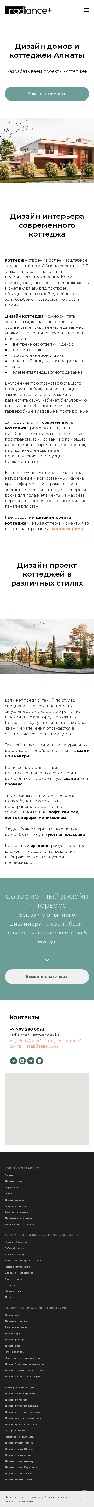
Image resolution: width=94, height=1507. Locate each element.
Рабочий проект (15, 1248)
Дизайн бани (13, 1345)
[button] (47, 94)
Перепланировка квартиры (22, 1358)
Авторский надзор (16, 1254)
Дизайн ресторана (16, 1339)
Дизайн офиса (14, 1333)
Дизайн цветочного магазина (23, 1418)
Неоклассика (13, 1291)
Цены (8, 1193)
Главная (10, 1175)
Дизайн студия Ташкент (20, 1473)
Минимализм (13, 1279)
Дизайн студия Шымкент (20, 1449)
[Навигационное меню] (86, 10)
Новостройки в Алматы (19, 1436)
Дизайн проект (14, 1199)
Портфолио (12, 1187)
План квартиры (15, 1351)
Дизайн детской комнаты (21, 1424)
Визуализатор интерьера (21, 1224)
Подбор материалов (17, 1266)
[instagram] (22, 1060)
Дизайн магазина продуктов (23, 1412)
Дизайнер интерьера (18, 1218)
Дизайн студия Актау (18, 1455)
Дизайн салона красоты (20, 1393)
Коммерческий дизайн (19, 1387)
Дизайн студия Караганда (21, 1467)
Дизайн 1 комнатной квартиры (24, 1364)
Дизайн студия (14, 1181)
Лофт (8, 1297)
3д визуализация (15, 1205)
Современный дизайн (19, 1272)
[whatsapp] (39, 1060)
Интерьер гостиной (17, 1430)
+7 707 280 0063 (27, 1029)
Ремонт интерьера (17, 1212)
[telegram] (30, 1060)
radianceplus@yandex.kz (34, 1035)
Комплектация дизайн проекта (24, 1260)
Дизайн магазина (16, 1399)
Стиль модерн (14, 1285)
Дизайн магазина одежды (21, 1405)
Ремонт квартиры (16, 1327)
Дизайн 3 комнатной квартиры (24, 1376)
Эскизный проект (16, 1242)
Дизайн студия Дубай (18, 1479)
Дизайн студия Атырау (19, 1461)
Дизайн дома (13, 1314)
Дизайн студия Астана (19, 1442)
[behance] (13, 1060)
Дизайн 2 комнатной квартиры (25, 1370)
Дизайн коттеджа (16, 1321)
